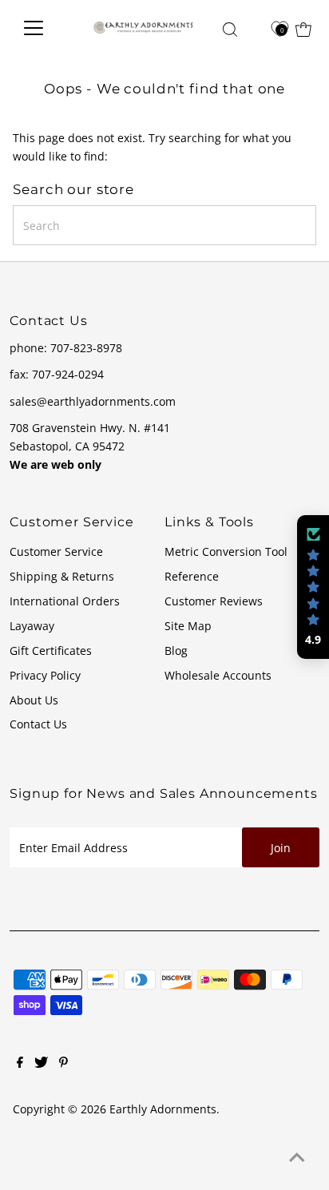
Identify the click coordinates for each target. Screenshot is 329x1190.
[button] (313, 587)
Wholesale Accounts (218, 675)
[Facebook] (20, 1064)
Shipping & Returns (62, 576)
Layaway (32, 625)
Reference (191, 576)
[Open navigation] (44, 28)
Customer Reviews (213, 601)
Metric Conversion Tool (225, 551)
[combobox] (164, 225)
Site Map (188, 625)
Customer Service (56, 551)
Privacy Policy (45, 675)
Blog (176, 650)
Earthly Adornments (162, 1109)
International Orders (65, 601)
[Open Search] (230, 30)
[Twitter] (41, 1064)
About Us (34, 700)
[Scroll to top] (297, 1158)
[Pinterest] (63, 1064)
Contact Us (38, 724)
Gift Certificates (51, 650)
